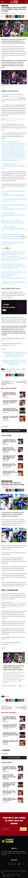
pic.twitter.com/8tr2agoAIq (13, 239)
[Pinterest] (7, 16)
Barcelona (7, 369)
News (7, 5)
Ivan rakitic (18, 369)
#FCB (15, 158)
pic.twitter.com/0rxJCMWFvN (13, 209)
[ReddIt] (22, 16)
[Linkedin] (19, 16)
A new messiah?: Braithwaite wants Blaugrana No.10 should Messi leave (14, 355)
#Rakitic (15, 160)
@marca (22, 156)
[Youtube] (19, 864)
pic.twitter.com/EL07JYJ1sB (12, 223)
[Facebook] (10, 16)
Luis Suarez (4, 371)
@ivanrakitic (14, 237)
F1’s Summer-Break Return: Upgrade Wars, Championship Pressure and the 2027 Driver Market (10, 394)
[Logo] (14, 2)
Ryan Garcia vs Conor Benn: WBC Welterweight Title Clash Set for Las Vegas (10, 417)
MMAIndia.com (6, 340)
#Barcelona (6, 160)
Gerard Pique (12, 369)
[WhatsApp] (13, 16)
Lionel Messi (23, 369)
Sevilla (2, 133)
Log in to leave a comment (14, 430)
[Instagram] (12, 864)
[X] (16, 16)
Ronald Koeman (10, 371)
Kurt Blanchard (5, 13)
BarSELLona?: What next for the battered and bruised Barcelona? (14, 362)
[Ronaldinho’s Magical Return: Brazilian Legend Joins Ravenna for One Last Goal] (20, 473)
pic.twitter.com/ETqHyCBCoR (13, 278)
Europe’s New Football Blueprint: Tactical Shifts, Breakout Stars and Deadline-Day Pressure (10, 401)
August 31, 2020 (7, 201)
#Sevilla (21, 158)
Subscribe (23, 829)
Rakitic (3, 105)
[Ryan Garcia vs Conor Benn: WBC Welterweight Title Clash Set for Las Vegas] (22, 419)
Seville (15, 371)
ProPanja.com (12, 345)
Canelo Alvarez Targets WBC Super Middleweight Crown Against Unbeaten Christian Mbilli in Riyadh (10, 409)
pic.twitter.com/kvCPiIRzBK (13, 195)
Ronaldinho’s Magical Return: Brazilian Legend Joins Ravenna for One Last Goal (10, 472)
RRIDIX (2, 872)
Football (3, 5)
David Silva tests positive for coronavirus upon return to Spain (21, 382)
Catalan (14, 175)
